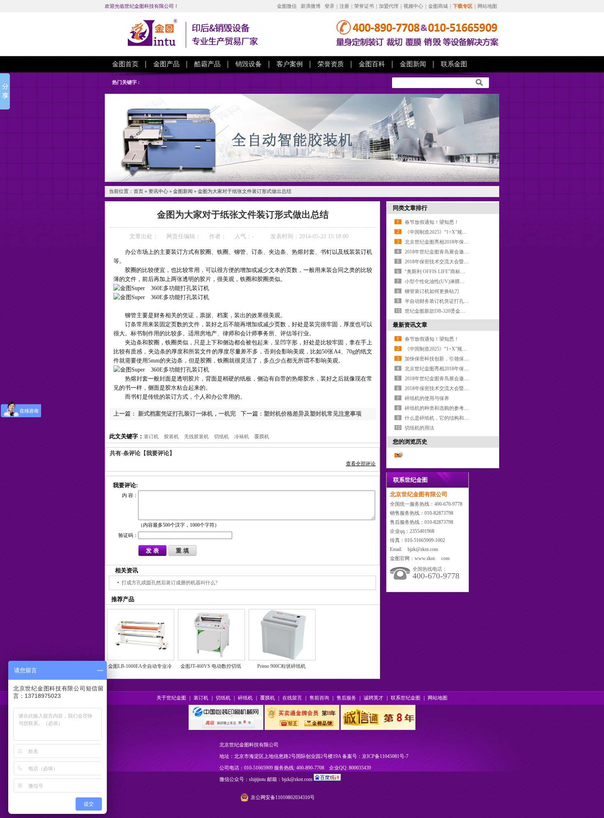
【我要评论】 (158, 453)
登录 (329, 6)
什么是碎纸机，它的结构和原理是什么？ (449, 418)
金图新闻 (413, 63)
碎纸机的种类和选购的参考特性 (439, 408)
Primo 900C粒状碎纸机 (281, 666)
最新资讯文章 (410, 325)
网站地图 (487, 6)
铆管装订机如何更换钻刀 (432, 291)
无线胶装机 (196, 436)
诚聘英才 (373, 698)
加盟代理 (389, 6)
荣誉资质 (331, 63)
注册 (344, 6)
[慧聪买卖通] (302, 728)
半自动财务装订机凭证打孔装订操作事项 (449, 301)
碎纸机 (245, 698)
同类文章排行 (410, 208)
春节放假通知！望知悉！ (432, 222)
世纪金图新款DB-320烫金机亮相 (440, 311)
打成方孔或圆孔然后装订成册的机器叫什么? (169, 583)
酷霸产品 (207, 63)
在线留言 (292, 698)
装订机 (151, 436)
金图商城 (438, 6)
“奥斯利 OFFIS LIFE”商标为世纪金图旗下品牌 (455, 271)
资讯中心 (158, 191)
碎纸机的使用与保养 (427, 398)
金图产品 (166, 63)
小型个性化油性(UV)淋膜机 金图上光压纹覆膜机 (457, 281)
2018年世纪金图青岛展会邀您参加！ (444, 252)
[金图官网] (153, 44)
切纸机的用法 (419, 428)
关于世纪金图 (171, 698)
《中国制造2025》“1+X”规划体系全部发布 (451, 232)
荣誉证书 (364, 6)
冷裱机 (241, 436)
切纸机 (221, 436)
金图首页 (125, 63)
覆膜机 (261, 436)
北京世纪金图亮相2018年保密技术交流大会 (451, 242)
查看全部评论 (361, 464)
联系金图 (454, 63)
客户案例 (290, 63)
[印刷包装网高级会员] (226, 728)
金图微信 (287, 6)
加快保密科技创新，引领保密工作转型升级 (451, 359)
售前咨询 (319, 698)
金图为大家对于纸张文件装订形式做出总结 (244, 191)
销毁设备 (248, 63)
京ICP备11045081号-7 (385, 756)
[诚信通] (378, 728)
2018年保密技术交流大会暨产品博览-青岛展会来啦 (460, 262)
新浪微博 (310, 6)
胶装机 (171, 436)
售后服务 (346, 698)
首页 (138, 191)
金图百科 (372, 63)
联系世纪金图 (405, 698)
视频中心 (413, 6)
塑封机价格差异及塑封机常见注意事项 (313, 414)
